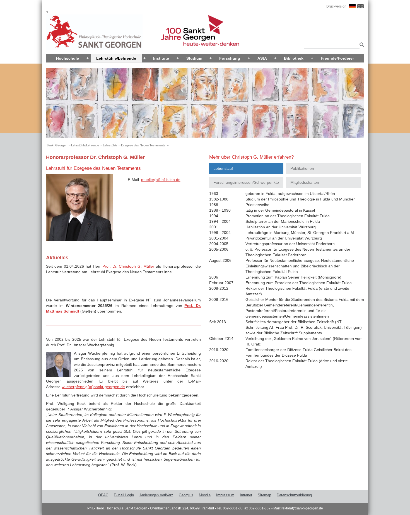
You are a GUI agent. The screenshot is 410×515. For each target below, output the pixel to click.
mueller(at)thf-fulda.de (160, 179)
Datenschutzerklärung (294, 495)
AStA (262, 58)
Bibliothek (293, 58)
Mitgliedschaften (304, 182)
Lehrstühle (110, 145)
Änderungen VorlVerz (156, 495)
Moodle (205, 495)
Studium (194, 58)
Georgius (186, 495)
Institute (161, 58)
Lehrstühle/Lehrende (116, 58)
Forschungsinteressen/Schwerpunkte (246, 182)
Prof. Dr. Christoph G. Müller (128, 266)
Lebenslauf (223, 168)
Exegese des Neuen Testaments (143, 145)
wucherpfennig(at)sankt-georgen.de (93, 387)
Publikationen (302, 168)
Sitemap (264, 495)
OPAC (103, 495)
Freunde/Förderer (337, 58)
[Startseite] (94, 32)
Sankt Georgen (57, 145)
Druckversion (336, 6)
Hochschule (67, 58)
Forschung (229, 58)
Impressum (225, 495)
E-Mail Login (124, 495)
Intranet (246, 495)
